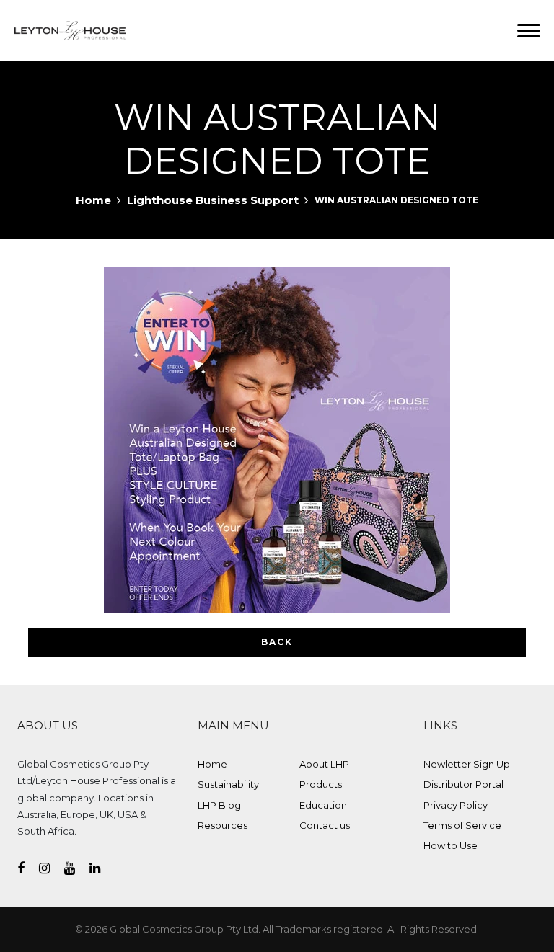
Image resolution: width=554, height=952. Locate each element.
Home (93, 200)
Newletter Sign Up (466, 764)
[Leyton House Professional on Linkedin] (102, 868)
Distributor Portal (463, 784)
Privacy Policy (455, 805)
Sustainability (228, 784)
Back (277, 641)
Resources (222, 825)
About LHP (324, 764)
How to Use (450, 845)
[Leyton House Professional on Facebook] (28, 868)
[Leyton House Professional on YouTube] (76, 868)
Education (323, 805)
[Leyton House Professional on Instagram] (51, 868)
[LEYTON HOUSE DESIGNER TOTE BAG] (277, 440)
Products (320, 784)
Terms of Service (462, 825)
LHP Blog (219, 805)
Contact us (324, 825)
